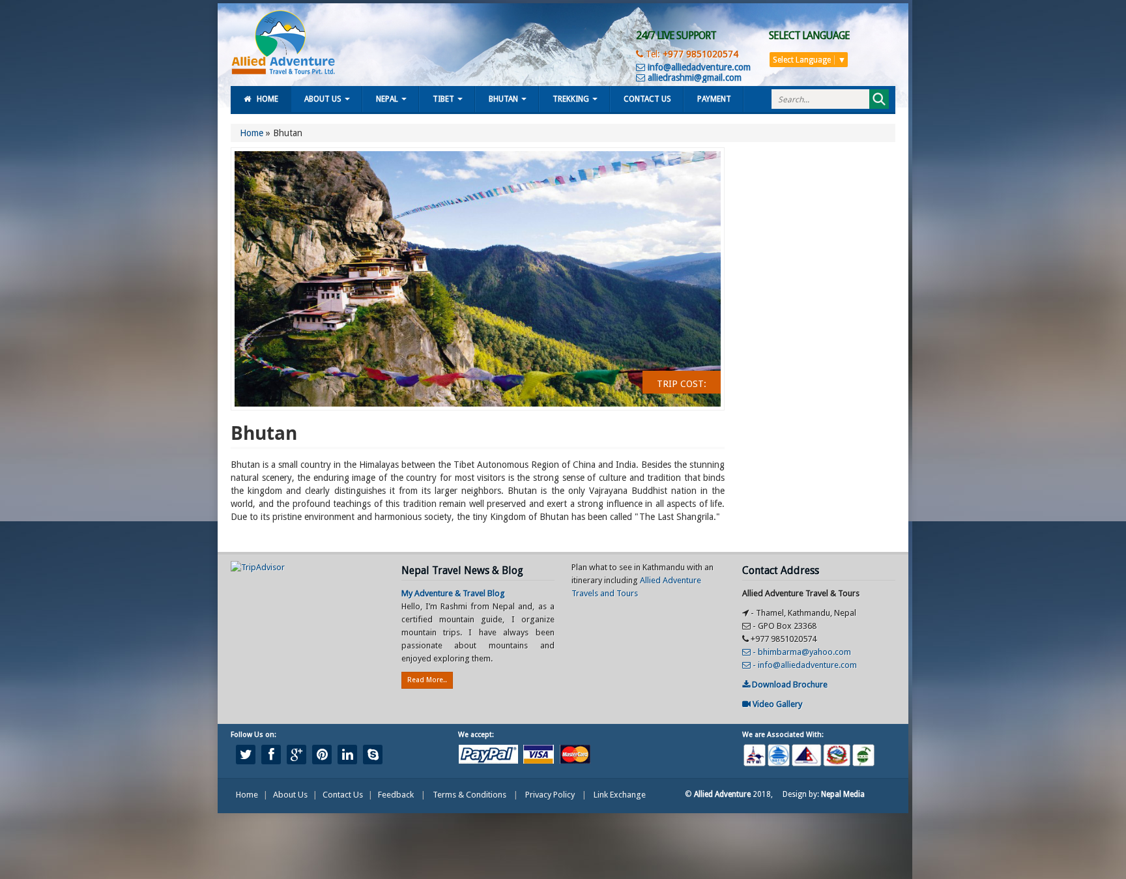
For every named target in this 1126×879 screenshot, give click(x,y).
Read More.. (427, 680)
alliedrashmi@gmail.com (693, 77)
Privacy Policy (550, 795)
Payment (714, 99)
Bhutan (503, 99)
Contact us (647, 99)
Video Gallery (776, 704)
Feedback (396, 795)
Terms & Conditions (469, 795)
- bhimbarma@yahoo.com (801, 652)
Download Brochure (789, 684)
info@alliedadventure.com (698, 67)
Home (267, 99)
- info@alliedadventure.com (804, 665)
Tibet (443, 99)
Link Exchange (620, 795)
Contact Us (343, 795)
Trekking (571, 99)
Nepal (387, 99)
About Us (322, 99)
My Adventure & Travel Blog (453, 593)
